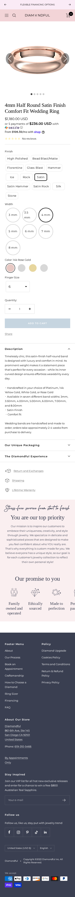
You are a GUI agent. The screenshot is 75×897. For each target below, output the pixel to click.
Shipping (18, 480)
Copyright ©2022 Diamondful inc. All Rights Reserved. (43, 861)
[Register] (64, 800)
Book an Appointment (14, 666)
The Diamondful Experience (26, 456)
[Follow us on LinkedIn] (45, 832)
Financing (11, 700)
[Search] (14, 15)
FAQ (7, 707)
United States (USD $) (19, 848)
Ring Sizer (11, 693)
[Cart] (68, 15)
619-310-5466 (23, 746)
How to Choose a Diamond (15, 684)
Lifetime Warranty (23, 490)
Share (8, 333)
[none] (17, 159)
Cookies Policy (51, 657)
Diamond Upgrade (54, 650)
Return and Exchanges (28, 470)
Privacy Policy (50, 682)
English (44, 848)
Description (14, 348)
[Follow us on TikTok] (36, 832)
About (9, 650)
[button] (37, 125)
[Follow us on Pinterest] (27, 832)
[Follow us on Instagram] (18, 832)
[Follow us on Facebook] (9, 832)
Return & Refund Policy (52, 673)
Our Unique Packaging (22, 445)
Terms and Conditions (56, 664)
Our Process (12, 657)
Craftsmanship (14, 675)
